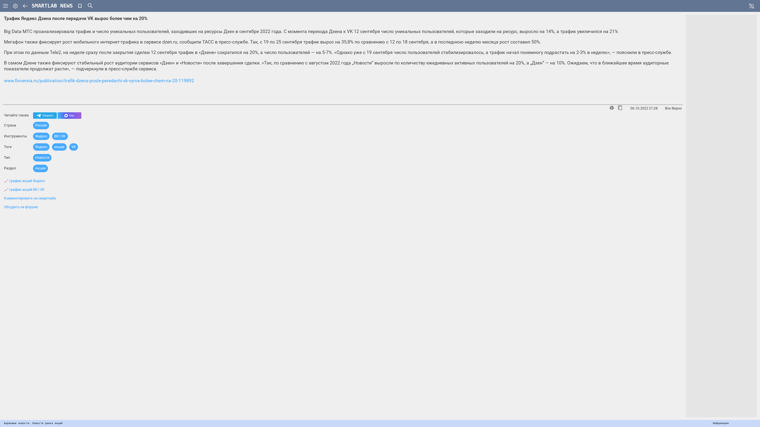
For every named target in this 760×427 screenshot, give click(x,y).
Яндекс (41, 136)
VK (73, 147)
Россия (41, 125)
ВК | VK (60, 136)
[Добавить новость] (80, 6)
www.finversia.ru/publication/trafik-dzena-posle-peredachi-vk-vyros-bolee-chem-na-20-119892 (99, 80)
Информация (721, 423)
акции (59, 147)
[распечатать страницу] (612, 108)
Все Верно (673, 108)
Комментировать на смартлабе (30, 198)
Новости (42, 157)
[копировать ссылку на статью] (620, 108)
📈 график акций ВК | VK (24, 189)
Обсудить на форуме (21, 207)
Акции (40, 168)
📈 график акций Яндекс (24, 181)
